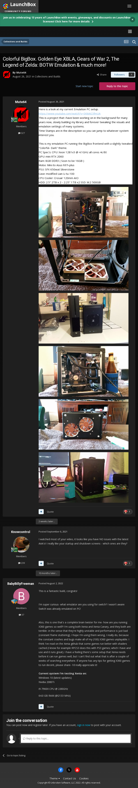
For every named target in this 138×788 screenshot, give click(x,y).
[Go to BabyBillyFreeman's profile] (21, 596)
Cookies (84, 778)
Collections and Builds (47, 76)
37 (22, 614)
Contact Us (69, 778)
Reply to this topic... (37, 738)
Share (103, 74)
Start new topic (84, 86)
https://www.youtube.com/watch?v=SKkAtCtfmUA (69, 113)
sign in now (83, 725)
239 (22, 563)
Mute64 (21, 72)
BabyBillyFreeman (20, 583)
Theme (53, 778)
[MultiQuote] (41, 511)
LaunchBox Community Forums (36, 31)
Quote (50, 511)
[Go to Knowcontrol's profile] (21, 544)
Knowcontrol (20, 532)
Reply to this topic (117, 86)
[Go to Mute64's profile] (7, 74)
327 (22, 133)
